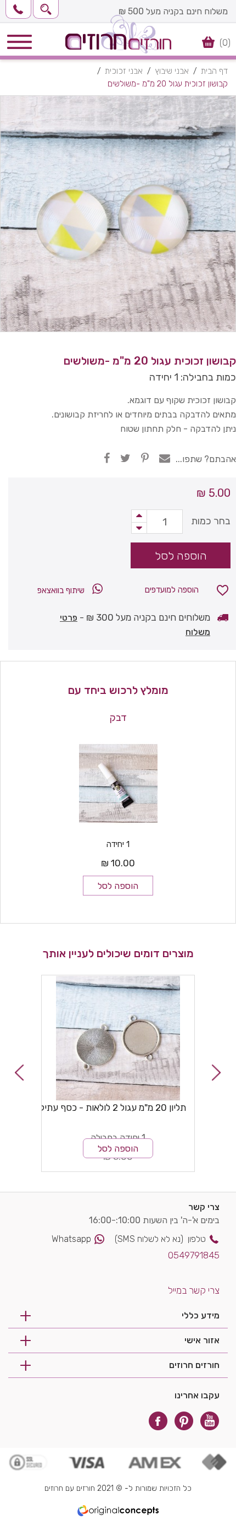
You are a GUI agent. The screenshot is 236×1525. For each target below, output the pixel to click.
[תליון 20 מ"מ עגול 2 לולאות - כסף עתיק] (118, 1038)
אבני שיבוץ (172, 71)
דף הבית (214, 71)
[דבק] (118, 783)
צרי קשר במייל (194, 1290)
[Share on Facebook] (107, 458)
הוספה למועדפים (172, 590)
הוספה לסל (118, 886)
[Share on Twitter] (125, 458)
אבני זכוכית (124, 71)
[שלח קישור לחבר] (164, 458)
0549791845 (194, 1255)
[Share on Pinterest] (145, 458)
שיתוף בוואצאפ (62, 590)
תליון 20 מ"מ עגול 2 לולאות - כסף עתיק (112, 1107)
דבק (118, 718)
